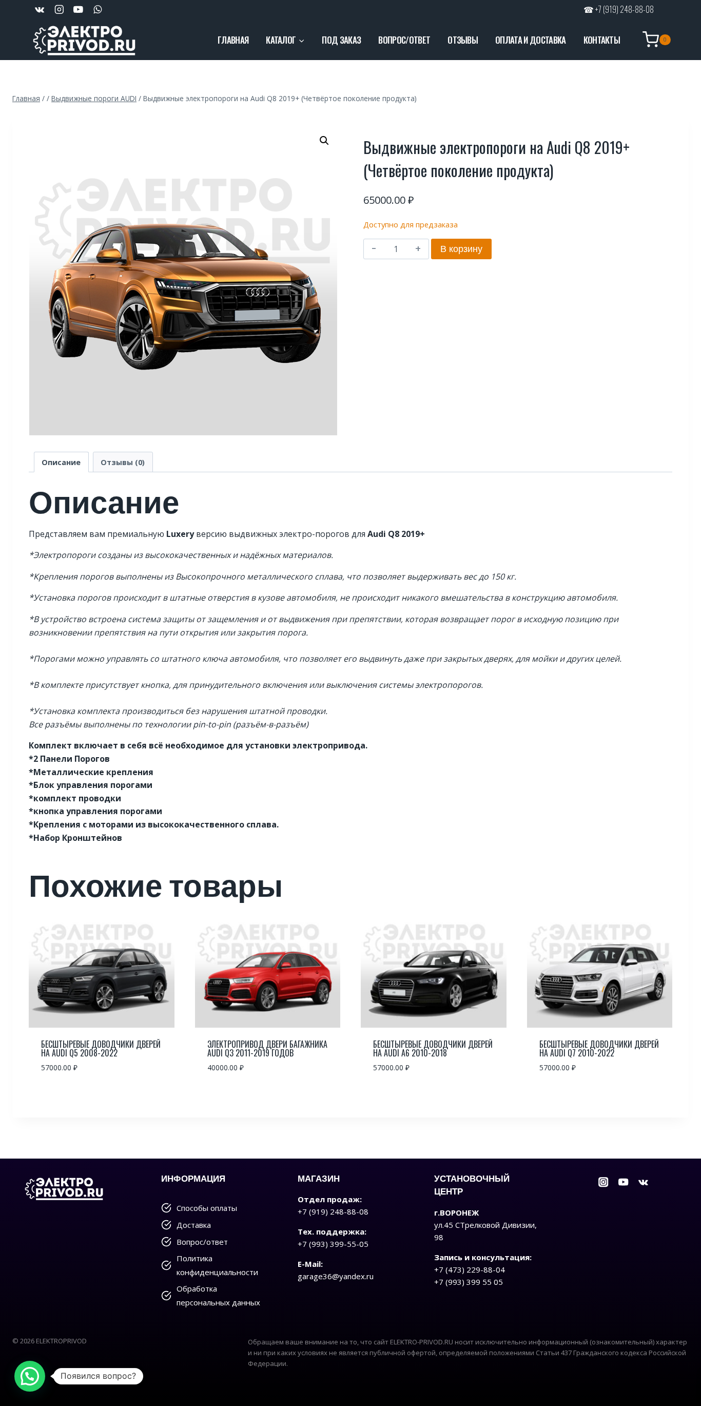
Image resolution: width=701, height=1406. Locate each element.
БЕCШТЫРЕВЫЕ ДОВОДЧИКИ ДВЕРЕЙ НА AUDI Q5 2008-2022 (101, 1049)
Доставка (194, 1225)
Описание (61, 462)
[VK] (39, 9)
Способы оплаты (207, 1208)
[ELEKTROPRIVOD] (84, 39)
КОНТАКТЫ (601, 39)
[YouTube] (78, 9)
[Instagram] (604, 1182)
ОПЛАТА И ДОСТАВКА (530, 39)
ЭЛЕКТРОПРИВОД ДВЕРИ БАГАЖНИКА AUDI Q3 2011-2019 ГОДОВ (267, 1049)
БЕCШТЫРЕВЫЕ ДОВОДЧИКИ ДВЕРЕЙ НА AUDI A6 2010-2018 (433, 1049)
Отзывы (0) (123, 462)
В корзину (461, 248)
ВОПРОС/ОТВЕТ (404, 39)
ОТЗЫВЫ (462, 39)
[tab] (61, 462)
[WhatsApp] (97, 9)
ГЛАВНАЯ (233, 39)
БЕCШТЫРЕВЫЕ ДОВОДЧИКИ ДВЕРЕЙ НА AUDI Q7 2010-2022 (599, 1049)
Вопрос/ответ (202, 1242)
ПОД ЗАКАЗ (341, 39)
